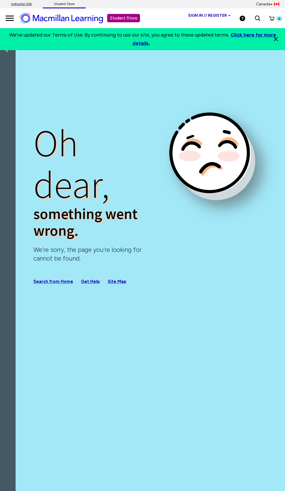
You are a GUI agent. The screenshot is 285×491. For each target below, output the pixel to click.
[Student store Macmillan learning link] (65, 18)
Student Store (64, 4)
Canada (263, 4)
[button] (257, 18)
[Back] (9, 86)
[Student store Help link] (242, 18)
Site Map (117, 281)
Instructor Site (21, 4)
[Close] (276, 39)
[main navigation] (9, 18)
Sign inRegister (207, 15)
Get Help (90, 281)
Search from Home (53, 281)
